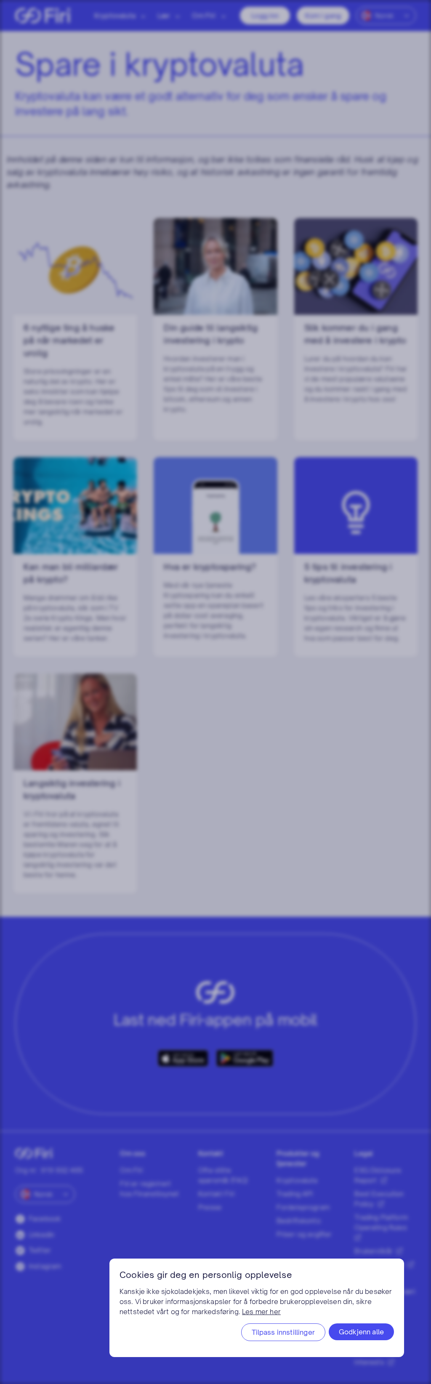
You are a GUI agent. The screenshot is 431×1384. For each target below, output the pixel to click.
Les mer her (261, 1311)
